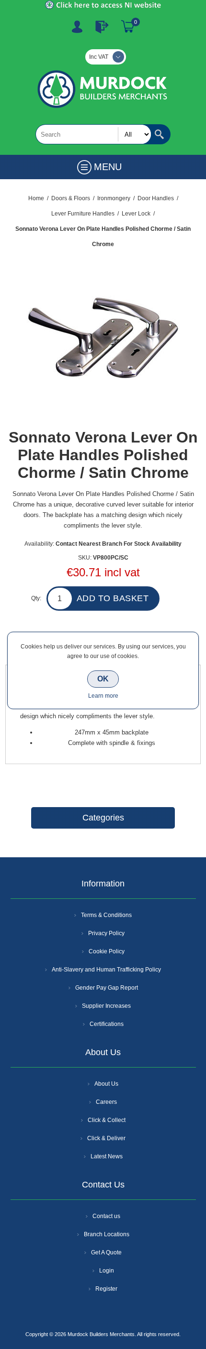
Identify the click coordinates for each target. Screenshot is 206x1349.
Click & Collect (107, 1120)
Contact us (106, 1216)
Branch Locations (106, 1234)
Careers (106, 1102)
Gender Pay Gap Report (106, 987)
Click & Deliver (106, 1138)
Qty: (36, 598)
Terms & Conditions (106, 915)
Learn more (103, 695)
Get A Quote (106, 1252)
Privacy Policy (106, 933)
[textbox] (93, 134)
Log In (102, 26)
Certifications (107, 1024)
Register (77, 26)
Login (106, 1270)
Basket (128, 26)
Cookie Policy (107, 951)
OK (103, 679)
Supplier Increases (106, 1006)
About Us (106, 1083)
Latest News (107, 1156)
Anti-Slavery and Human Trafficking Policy (106, 969)
